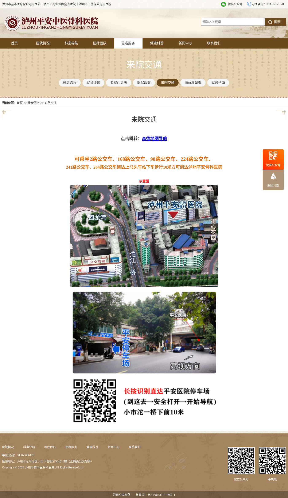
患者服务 (128, 43)
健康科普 (157, 43)
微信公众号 (235, 4)
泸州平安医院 (122, 495)
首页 (14, 43)
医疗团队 (99, 43)
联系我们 (214, 43)
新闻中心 (185, 43)
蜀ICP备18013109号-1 (161, 495)
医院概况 (43, 43)
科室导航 (71, 43)
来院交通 (51, 102)
